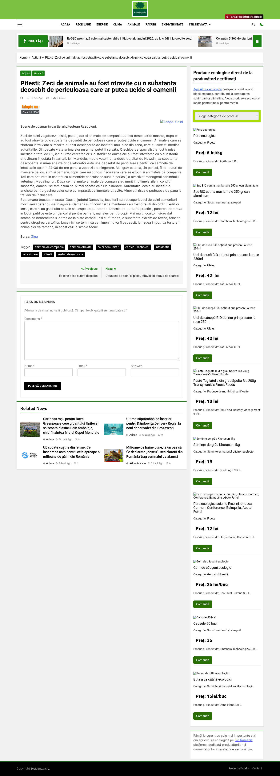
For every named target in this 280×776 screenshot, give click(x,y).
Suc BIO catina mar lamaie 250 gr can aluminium (221, 194)
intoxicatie (162, 247)
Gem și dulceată (217, 574)
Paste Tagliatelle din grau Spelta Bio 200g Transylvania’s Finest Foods (224, 383)
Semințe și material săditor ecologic (230, 451)
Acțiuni (26, 73)
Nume (29, 366)
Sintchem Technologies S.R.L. (239, 221)
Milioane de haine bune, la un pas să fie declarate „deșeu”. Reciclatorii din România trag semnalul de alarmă (154, 452)
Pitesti (48, 254)
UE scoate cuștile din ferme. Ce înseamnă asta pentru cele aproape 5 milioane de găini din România (71, 452)
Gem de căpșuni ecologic (212, 567)
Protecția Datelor (239, 768)
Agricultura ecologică (207, 89)
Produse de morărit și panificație (228, 391)
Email (82, 366)
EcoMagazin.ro (40, 768)
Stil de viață (198, 24)
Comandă (202, 172)
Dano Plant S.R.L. (231, 705)
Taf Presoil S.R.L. (231, 284)
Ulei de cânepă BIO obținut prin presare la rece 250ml (224, 320)
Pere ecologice (204, 136)
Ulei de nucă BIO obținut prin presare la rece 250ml (226, 257)
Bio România (244, 740)
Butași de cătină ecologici (212, 679)
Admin (50, 439)
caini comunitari (108, 247)
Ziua (34, 236)
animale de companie (49, 247)
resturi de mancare (70, 254)
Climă (117, 24)
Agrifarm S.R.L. (229, 161)
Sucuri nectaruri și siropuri (224, 202)
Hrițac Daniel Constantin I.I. (237, 537)
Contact (257, 768)
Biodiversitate (172, 24)
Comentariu (33, 319)
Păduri (151, 24)
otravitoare (30, 254)
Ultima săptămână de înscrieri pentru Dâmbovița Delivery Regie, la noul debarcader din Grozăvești (153, 423)
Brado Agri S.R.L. (230, 470)
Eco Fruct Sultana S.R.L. (235, 593)
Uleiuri (211, 265)
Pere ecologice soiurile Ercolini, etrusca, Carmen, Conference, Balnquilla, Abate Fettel (223, 508)
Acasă (65, 24)
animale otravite (80, 247)
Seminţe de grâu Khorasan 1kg (216, 445)
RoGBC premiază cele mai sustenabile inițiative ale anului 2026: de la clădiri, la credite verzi (109, 38)
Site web (136, 366)
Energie (102, 24)
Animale (134, 24)
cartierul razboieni (137, 247)
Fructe (211, 142)
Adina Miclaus (137, 463)
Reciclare (83, 24)
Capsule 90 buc (205, 623)
